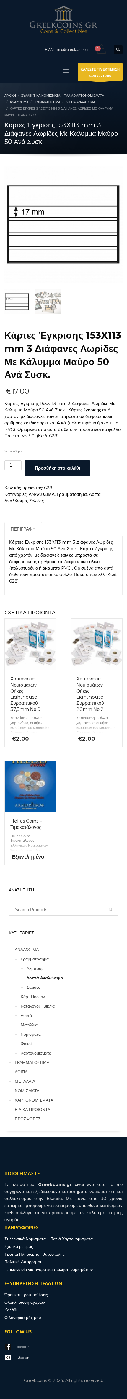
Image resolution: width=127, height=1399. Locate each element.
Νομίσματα (31, 1034)
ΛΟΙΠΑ (21, 1072)
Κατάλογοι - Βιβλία (38, 1006)
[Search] (110, 909)
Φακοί (26, 1043)
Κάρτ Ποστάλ (33, 996)
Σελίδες (36, 500)
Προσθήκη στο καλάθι (57, 468)
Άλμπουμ (35, 968)
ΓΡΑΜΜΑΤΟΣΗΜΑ (32, 1062)
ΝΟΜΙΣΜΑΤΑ (27, 1090)
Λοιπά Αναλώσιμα (45, 977)
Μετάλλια (29, 1025)
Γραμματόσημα (72, 494)
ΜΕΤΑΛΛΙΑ (25, 1081)
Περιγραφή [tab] (23, 529)
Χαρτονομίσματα (36, 1053)
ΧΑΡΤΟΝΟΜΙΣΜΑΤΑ (34, 1100)
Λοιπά (26, 1015)
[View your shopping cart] (101, 49)
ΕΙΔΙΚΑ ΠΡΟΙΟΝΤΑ (32, 1109)
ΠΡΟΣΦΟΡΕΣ (28, 1119)
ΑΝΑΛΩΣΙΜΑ (42, 494)
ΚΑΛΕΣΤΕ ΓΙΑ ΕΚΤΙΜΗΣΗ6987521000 (100, 72)
